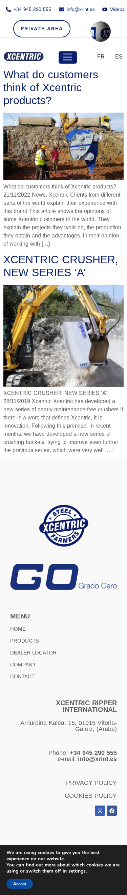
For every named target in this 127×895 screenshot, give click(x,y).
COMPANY (23, 664)
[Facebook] (112, 811)
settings (77, 871)
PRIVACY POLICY (91, 782)
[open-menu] (68, 57)
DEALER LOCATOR (33, 653)
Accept (19, 883)
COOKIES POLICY (91, 795)
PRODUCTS (24, 641)
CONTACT (22, 676)
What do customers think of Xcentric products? (50, 87)
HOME (18, 629)
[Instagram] (100, 811)
